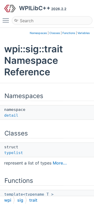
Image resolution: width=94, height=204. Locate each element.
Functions (68, 33)
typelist (13, 152)
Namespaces (38, 33)
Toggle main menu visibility (6, 20)
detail (11, 115)
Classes (54, 33)
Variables (84, 33)
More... (60, 163)
